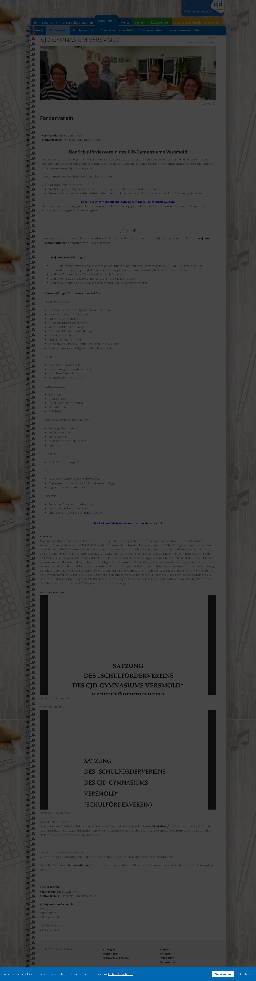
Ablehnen (246, 974)
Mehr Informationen (120, 974)
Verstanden (223, 974)
